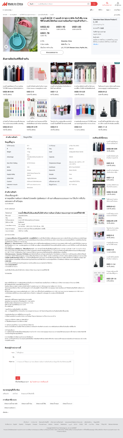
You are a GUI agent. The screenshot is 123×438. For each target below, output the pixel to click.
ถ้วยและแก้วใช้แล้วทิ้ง (27, 394)
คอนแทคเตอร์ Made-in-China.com (73, 422)
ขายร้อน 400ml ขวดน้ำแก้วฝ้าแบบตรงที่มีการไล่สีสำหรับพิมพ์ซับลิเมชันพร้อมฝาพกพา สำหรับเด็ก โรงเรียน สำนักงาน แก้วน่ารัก (112, 186)
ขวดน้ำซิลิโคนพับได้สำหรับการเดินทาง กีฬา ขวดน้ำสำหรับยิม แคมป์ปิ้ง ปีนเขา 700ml (113, 258)
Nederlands (64, 424)
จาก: (13, 352)
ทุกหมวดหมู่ (8, 10)
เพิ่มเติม (95, 44)
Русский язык (42, 424)
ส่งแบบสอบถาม (52, 52)
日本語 (81, 424)
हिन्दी (86, 424)
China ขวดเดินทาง (9, 408)
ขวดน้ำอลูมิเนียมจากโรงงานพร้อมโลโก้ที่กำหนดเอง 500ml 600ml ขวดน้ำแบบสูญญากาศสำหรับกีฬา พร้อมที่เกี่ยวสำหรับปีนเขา (112, 142)
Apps (107, 10)
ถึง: (14, 357)
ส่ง (18, 378)
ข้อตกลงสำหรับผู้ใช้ (44, 422)
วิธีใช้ (100, 10)
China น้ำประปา (67, 404)
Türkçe (97, 424)
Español (21, 424)
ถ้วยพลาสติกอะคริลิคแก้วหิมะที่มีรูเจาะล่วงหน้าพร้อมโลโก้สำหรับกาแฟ (112, 272)
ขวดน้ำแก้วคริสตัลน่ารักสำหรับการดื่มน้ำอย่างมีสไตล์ (112, 171)
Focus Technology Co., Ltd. (63, 428)
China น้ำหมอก (54, 404)
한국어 (75, 424)
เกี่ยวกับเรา (26, 422)
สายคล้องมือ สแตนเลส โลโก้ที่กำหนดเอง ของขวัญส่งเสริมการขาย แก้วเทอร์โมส (112, 243)
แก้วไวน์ (15, 394)
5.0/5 (102, 28)
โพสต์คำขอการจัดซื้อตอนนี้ (39, 382)
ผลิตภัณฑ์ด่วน (88, 422)
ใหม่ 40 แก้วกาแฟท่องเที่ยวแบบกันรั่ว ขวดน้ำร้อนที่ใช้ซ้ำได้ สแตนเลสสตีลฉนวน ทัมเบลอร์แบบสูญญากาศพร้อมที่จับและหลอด (113, 229)
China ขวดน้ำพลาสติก (10, 404)
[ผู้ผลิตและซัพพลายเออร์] (12, 4)
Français (35, 424)
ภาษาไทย (91, 424)
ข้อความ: (12, 361)
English (15, 424)
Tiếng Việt (104, 424)
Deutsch (56, 424)
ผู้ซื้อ (91, 10)
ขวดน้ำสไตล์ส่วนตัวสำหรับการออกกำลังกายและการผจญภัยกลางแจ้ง (112, 157)
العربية (70, 424)
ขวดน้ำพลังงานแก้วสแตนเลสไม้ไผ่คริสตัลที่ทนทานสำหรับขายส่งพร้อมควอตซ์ (112, 215)
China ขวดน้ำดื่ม (41, 404)
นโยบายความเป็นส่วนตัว (57, 422)
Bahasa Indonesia (113, 424)
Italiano (50, 424)
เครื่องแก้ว (6, 394)
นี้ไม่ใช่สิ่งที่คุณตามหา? (22, 382)
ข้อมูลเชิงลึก (97, 422)
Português (28, 424)
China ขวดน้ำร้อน (27, 404)
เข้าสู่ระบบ (118, 5)
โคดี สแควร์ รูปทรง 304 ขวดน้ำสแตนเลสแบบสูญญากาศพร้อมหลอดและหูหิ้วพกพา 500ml (112, 200)
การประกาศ (34, 422)
